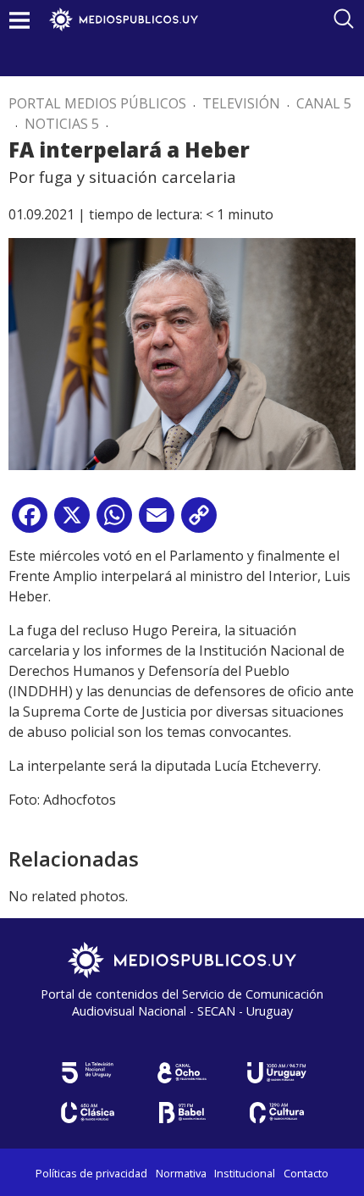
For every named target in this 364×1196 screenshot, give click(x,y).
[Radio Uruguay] (276, 1072)
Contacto (306, 1173)
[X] (72, 521)
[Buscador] (344, 18)
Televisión (241, 103)
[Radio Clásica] (87, 1112)
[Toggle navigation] (19, 20)
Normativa (181, 1173)
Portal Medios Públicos (97, 103)
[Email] (156, 521)
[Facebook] (29, 521)
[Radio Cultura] (276, 1112)
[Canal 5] (87, 1072)
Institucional (244, 1173)
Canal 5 (323, 103)
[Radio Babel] (182, 1112)
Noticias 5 (62, 123)
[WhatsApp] (114, 521)
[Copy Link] (199, 521)
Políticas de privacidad (91, 1173)
